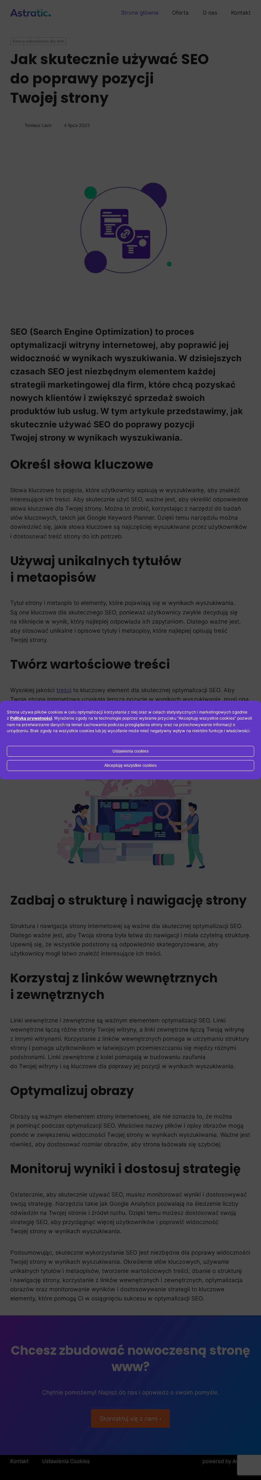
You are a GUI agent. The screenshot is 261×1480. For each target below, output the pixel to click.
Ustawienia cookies (130, 751)
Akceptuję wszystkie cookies (130, 765)
